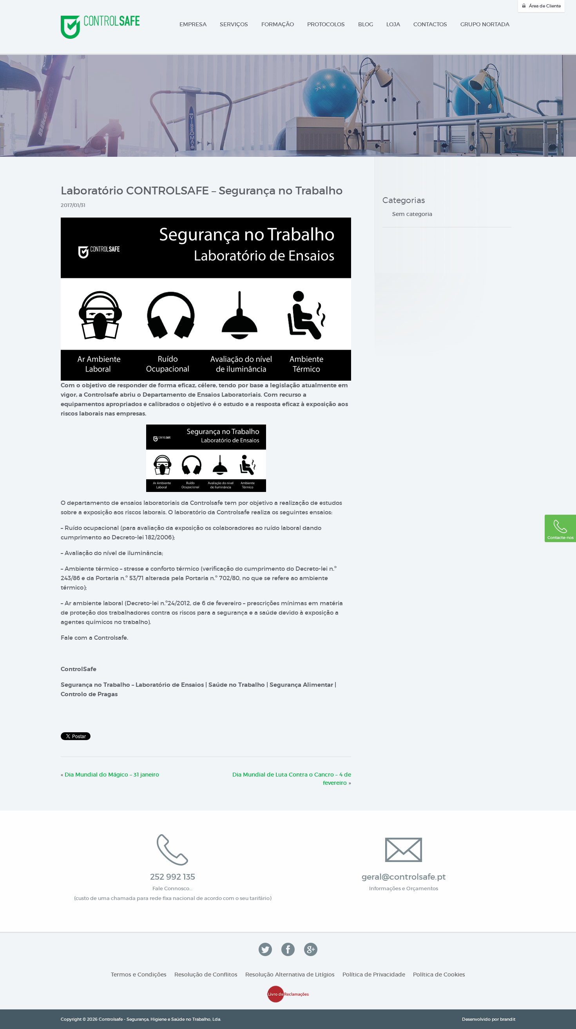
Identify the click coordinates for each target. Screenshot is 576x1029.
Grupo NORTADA (484, 24)
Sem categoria (412, 214)
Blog (365, 24)
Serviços (234, 24)
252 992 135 (172, 877)
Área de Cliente (545, 6)
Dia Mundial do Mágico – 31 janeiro (112, 774)
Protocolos (326, 24)
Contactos (430, 24)
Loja (393, 24)
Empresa (192, 24)
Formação (277, 24)
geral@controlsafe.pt (404, 877)
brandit (507, 1019)
